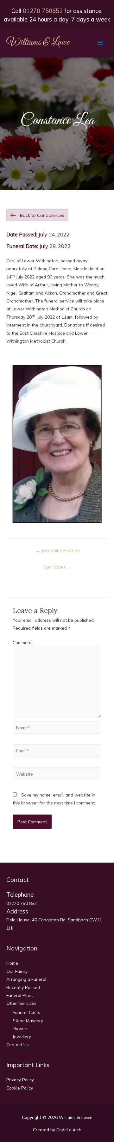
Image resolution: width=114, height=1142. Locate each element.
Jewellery (22, 1036)
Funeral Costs (26, 1012)
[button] (37, 215)
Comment (22, 642)
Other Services (21, 1003)
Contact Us (17, 1044)
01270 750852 (43, 11)
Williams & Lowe (37, 42)
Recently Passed (23, 987)
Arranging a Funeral (26, 979)
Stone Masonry (28, 1020)
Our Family (17, 971)
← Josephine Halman (57, 550)
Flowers (20, 1028)
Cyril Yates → (57, 567)
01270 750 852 (21, 903)
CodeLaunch (68, 1129)
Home (12, 963)
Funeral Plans (20, 995)
